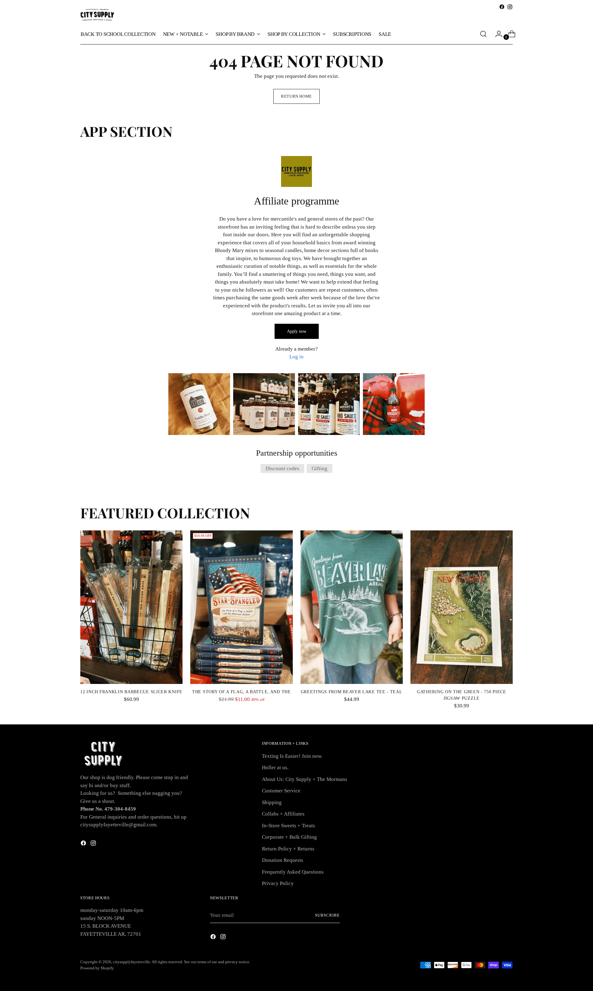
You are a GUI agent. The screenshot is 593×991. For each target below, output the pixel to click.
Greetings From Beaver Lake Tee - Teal (351, 691)
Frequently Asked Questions (293, 872)
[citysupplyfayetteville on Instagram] (510, 7)
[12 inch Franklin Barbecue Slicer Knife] (131, 607)
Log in (296, 357)
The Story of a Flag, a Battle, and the (241, 691)
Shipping (272, 802)
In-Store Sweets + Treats (288, 826)
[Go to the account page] (496, 34)
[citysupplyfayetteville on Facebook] (502, 7)
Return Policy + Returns (288, 849)
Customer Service (281, 791)
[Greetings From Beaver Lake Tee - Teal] (352, 607)
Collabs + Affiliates (283, 814)
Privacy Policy (278, 883)
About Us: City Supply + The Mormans (304, 779)
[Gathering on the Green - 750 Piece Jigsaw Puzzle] (461, 607)
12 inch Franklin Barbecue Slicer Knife (131, 691)
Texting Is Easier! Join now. (292, 756)
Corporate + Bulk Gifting (289, 837)
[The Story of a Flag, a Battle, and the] (241, 607)
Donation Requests (282, 860)
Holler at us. (275, 767)
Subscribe (327, 915)
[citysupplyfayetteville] (97, 15)
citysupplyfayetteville (131, 961)
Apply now (296, 331)
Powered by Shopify (97, 968)
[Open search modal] (483, 34)
